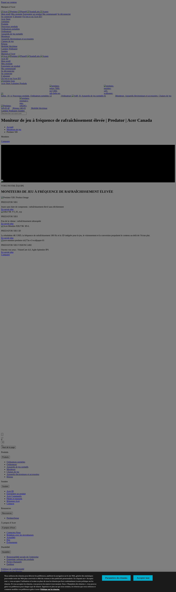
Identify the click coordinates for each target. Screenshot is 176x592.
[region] (88, 582)
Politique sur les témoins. (50, 589)
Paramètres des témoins (116, 578)
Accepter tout (143, 578)
